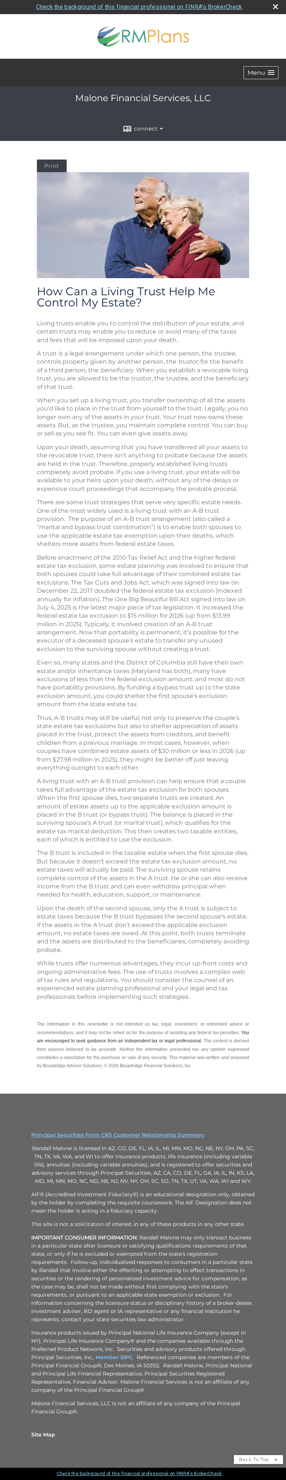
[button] (261, 72)
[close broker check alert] (276, 7)
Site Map (43, 1434)
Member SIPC (114, 1357)
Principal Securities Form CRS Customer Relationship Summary (117, 1135)
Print (51, 166)
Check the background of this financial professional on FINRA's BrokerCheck (139, 6)
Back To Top (255, 1459)
